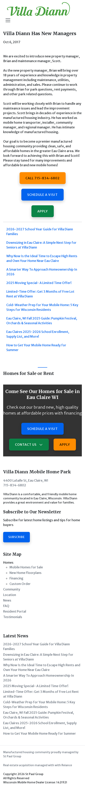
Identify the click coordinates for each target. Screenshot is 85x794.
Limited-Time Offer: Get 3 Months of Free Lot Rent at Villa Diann (40, 294)
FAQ (6, 606)
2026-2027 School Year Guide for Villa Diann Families (39, 231)
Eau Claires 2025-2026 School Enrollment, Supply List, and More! (37, 334)
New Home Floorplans (25, 573)
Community (11, 589)
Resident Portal (14, 611)
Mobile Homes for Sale (26, 567)
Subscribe (16, 537)
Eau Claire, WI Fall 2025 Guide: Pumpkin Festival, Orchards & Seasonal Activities (41, 320)
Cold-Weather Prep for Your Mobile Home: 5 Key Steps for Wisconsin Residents (42, 307)
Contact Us (26, 445)
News (7, 600)
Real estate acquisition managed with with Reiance (37, 765)
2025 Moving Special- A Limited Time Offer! (39, 283)
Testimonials (12, 617)
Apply (42, 211)
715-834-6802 (14, 485)
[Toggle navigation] (8, 20)
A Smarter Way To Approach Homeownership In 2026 (41, 271)
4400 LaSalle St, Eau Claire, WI (25, 480)
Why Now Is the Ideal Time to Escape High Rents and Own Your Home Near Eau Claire (41, 258)
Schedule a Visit (42, 195)
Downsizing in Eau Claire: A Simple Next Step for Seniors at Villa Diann (41, 245)
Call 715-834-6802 (43, 178)
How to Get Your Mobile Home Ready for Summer (36, 347)
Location (9, 595)
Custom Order (20, 584)
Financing (16, 578)
